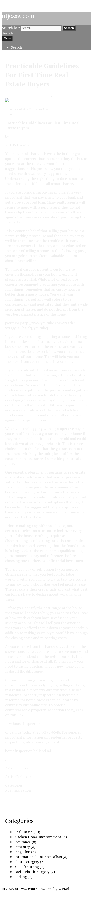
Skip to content (15, 4)
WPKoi (63, 888)
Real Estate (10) (27, 831)
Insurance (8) (25, 841)
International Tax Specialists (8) (40, 856)
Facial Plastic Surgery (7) (34, 871)
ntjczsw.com (18, 16)
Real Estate (32, 785)
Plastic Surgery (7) (29, 861)
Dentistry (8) (24, 846)
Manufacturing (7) (29, 866)
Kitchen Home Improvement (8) (40, 836)
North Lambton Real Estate (36, 114)
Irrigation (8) (25, 851)
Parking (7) (23, 876)
